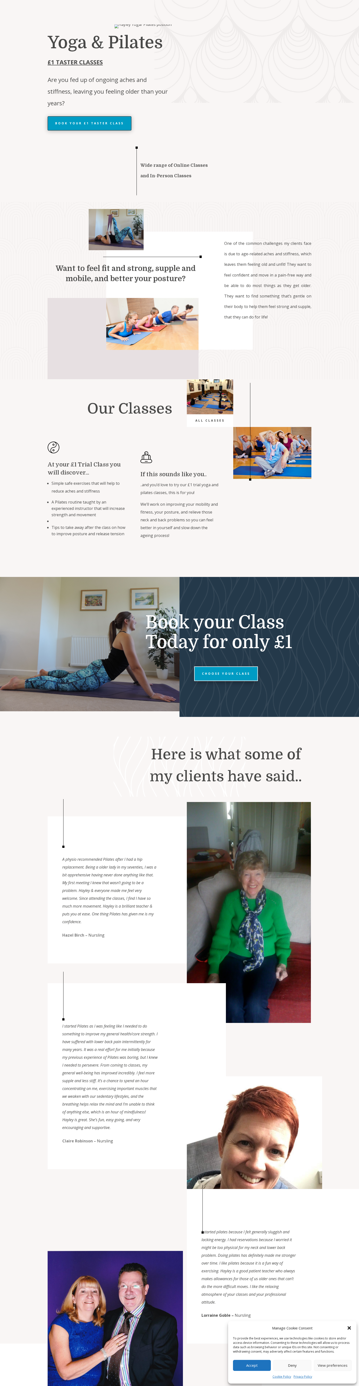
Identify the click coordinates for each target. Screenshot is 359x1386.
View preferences (333, 1365)
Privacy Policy (303, 1377)
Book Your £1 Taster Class (89, 123)
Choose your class (226, 674)
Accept (252, 1365)
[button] (349, 1328)
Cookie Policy (282, 1377)
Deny (292, 1365)
